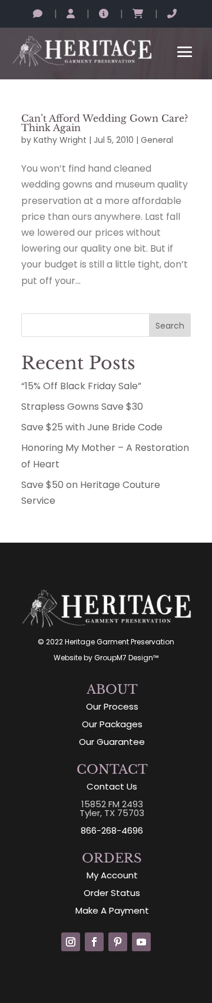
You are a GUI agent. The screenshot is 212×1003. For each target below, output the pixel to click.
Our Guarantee (112, 741)
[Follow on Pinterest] (117, 941)
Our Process (112, 706)
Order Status (112, 893)
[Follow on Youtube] (141, 941)
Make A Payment (112, 910)
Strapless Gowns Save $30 (82, 406)
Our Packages (112, 724)
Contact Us (112, 786)
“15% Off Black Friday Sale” (81, 386)
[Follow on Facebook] (94, 941)
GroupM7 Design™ (126, 658)
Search (169, 326)
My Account (112, 875)
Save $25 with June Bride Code (92, 427)
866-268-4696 (112, 830)
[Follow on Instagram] (70, 941)
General (157, 140)
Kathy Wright (60, 140)
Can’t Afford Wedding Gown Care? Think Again (104, 122)
